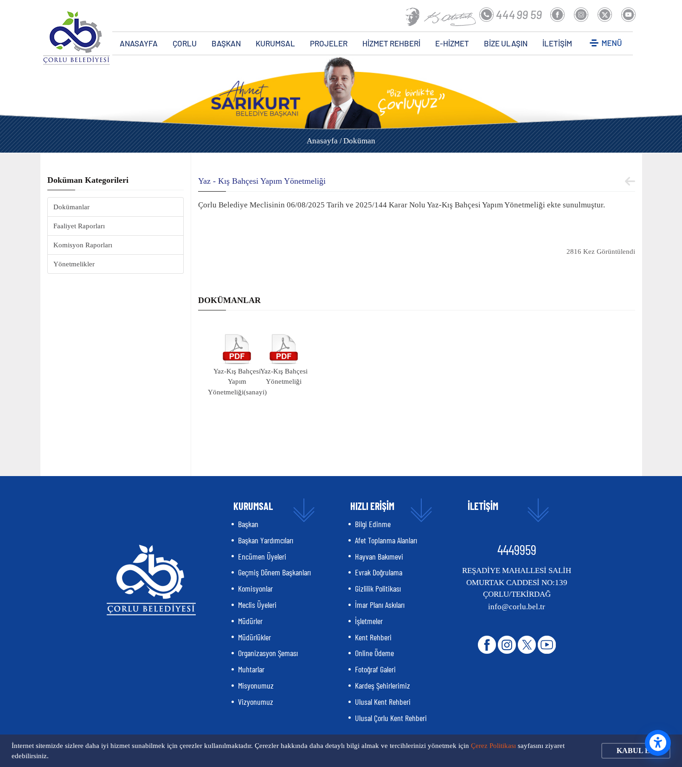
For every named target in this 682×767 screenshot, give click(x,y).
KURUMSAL (275, 43)
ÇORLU (185, 43)
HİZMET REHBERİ (391, 43)
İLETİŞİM (557, 43)
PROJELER (328, 43)
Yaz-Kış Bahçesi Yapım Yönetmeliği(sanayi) (237, 381)
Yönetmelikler (74, 264)
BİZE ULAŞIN (506, 43)
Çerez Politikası (493, 745)
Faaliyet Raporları (79, 226)
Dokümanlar (71, 207)
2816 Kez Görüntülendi (600, 251)
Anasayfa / (324, 140)
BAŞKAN (226, 43)
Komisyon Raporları (82, 245)
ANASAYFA (139, 43)
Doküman (359, 140)
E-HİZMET (452, 43)
